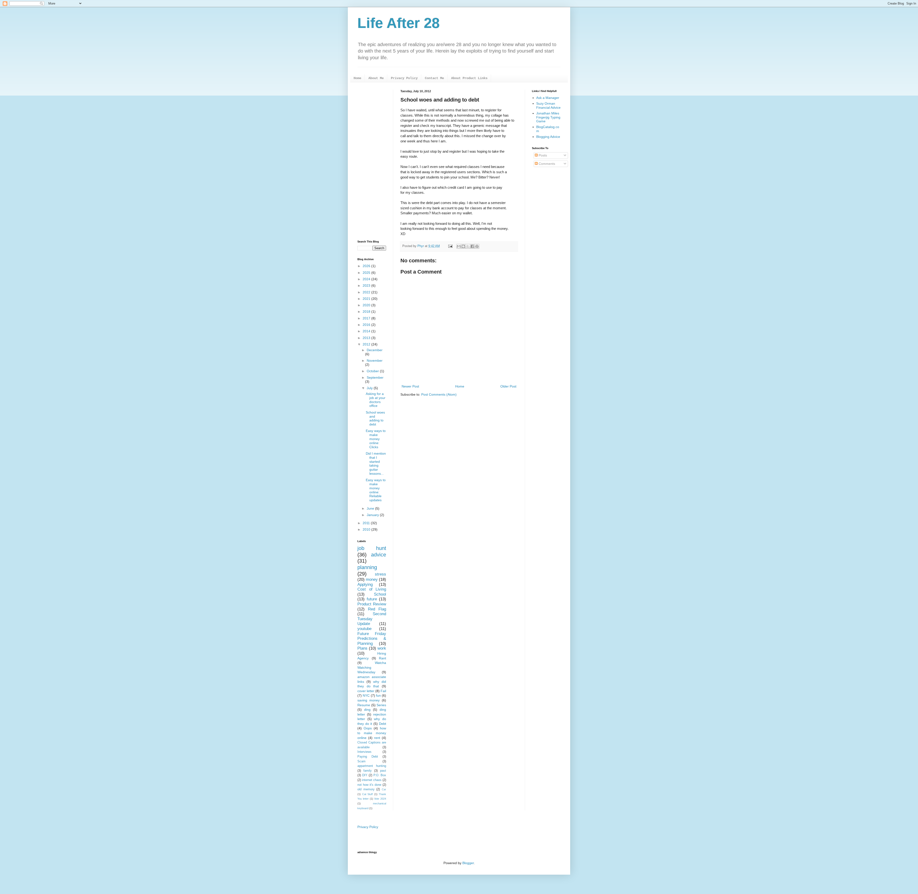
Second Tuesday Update (371, 619)
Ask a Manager (547, 98)
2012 (367, 344)
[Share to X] (467, 246)
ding (367, 709)
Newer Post (410, 386)
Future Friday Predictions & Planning (371, 638)
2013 (367, 338)
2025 (367, 273)
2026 (367, 266)
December (374, 350)
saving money (368, 700)
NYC (366, 695)
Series (381, 705)
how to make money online (371, 732)
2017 (367, 318)
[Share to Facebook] (472, 246)
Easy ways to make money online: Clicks (376, 439)
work (381, 648)
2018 (367, 311)
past (383, 770)
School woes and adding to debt (375, 418)
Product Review (371, 604)
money (372, 579)
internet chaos (372, 780)
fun (378, 695)
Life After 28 (398, 23)
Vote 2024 (380, 798)
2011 (367, 523)
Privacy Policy (404, 78)
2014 (367, 331)
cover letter (365, 691)
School (380, 594)
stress (380, 574)
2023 (367, 285)
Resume (363, 705)
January (373, 515)
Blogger (468, 863)
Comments (546, 164)
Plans (362, 648)
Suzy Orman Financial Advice (548, 105)
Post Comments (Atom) (439, 394)
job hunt (371, 548)
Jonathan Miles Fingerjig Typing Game (548, 117)
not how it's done (369, 784)
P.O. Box (379, 775)
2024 (367, 279)
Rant (382, 658)
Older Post (508, 386)
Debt (382, 724)
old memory (366, 789)
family (367, 770)
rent (377, 738)
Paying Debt (367, 756)
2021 (367, 299)
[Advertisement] (371, 161)
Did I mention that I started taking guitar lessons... (376, 463)
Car (384, 789)
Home (357, 78)
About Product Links (469, 78)
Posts (542, 155)
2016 (367, 325)
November (374, 360)
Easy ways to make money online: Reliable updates (376, 490)
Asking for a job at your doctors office (375, 400)
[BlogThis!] (463, 246)
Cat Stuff (367, 794)
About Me (376, 78)
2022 (367, 292)
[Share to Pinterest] (477, 246)
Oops (368, 728)
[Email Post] (450, 246)
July (370, 388)
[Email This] (458, 246)
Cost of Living (371, 589)
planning (367, 567)
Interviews (364, 752)
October (373, 371)
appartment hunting (371, 766)
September (375, 377)
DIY (364, 775)
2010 (367, 529)
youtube (364, 628)
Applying (365, 584)
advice (378, 555)
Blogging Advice (548, 137)
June (371, 508)
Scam (361, 761)
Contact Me (434, 78)
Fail (383, 691)
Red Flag (377, 609)
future (372, 599)
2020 (367, 305)
